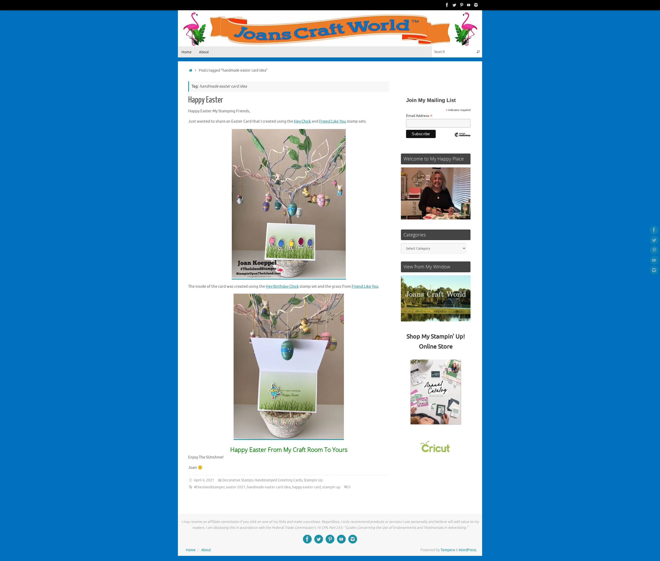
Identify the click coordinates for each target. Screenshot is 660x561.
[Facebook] (447, 4)
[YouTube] (468, 4)
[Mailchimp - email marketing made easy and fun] (462, 139)
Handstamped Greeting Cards (278, 480)
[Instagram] (476, 4)
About (206, 550)
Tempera (448, 550)
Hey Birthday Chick (282, 286)
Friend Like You (332, 121)
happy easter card (306, 487)
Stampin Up (313, 480)
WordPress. (468, 550)
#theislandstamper (209, 487)
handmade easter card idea (269, 487)
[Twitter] (454, 4)
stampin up (331, 487)
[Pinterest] (461, 4)
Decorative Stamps (237, 480)
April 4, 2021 (204, 480)
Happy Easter (205, 100)
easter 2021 (235, 487)
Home (191, 550)
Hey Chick (302, 121)
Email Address (419, 115)
